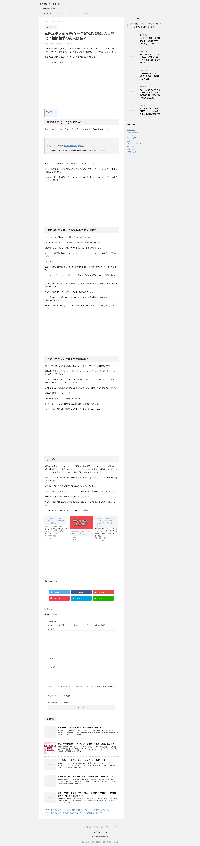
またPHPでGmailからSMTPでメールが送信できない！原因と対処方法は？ (150, 112)
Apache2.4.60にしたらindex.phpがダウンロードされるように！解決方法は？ (150, 58)
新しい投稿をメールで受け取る (59, 703)
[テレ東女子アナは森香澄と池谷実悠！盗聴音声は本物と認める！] (57, 527)
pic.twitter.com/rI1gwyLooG (74, 146)
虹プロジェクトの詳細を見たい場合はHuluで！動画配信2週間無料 (76, 813)
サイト (50, 675)
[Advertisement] (81, 88)
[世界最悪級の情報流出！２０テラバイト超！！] (81, 522)
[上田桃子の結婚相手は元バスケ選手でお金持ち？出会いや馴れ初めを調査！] (107, 529)
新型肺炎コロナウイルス (135, 144)
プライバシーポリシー (66, 13)
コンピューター (132, 132)
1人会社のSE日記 (50, 4)
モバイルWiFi (131, 138)
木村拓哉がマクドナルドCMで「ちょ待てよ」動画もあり (81, 760)
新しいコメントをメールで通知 (59, 696)
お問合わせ (48, 13)
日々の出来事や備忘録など (100, 836)
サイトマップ (84, 13)
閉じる (52, 112)
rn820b (54, 614)
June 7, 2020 (99, 151)
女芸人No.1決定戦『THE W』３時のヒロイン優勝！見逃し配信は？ (86, 744)
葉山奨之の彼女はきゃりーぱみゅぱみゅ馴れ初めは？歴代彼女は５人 (86, 776)
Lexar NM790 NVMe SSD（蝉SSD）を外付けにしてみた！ (150, 76)
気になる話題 (131, 146)
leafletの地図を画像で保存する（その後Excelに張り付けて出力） (150, 41)
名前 (50, 659)
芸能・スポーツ (52, 609)
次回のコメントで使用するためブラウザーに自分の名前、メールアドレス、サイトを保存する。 (81, 687)
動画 (128, 141)
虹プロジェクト (132, 152)
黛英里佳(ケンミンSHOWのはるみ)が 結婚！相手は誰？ (81, 727)
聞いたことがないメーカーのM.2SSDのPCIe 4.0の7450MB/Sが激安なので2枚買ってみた (150, 94)
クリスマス (131, 130)
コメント (52, 629)
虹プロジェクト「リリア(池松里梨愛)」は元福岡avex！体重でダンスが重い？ (81, 810)
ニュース (130, 135)
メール (51, 667)
